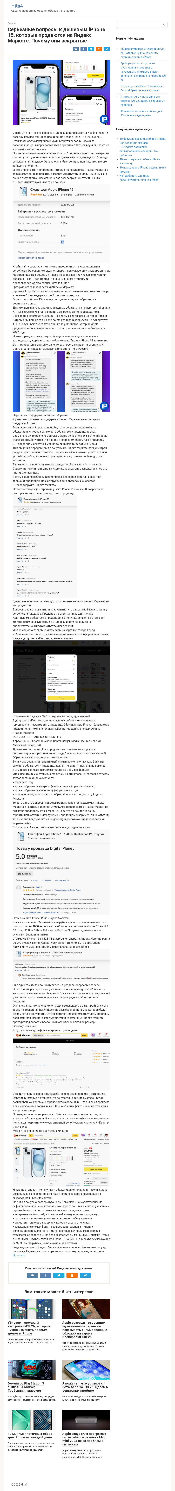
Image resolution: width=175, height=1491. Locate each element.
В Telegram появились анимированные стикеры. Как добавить (139, 151)
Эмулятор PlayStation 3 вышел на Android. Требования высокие (26, 1387)
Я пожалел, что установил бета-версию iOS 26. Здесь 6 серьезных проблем (85, 1387)
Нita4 (17, 6)
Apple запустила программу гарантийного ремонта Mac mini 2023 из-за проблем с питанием (84, 1439)
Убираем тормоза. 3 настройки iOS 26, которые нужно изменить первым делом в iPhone (29, 1328)
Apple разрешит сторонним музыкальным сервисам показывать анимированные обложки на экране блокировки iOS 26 (84, 1330)
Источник (19, 1255)
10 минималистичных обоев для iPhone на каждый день (30, 1435)
